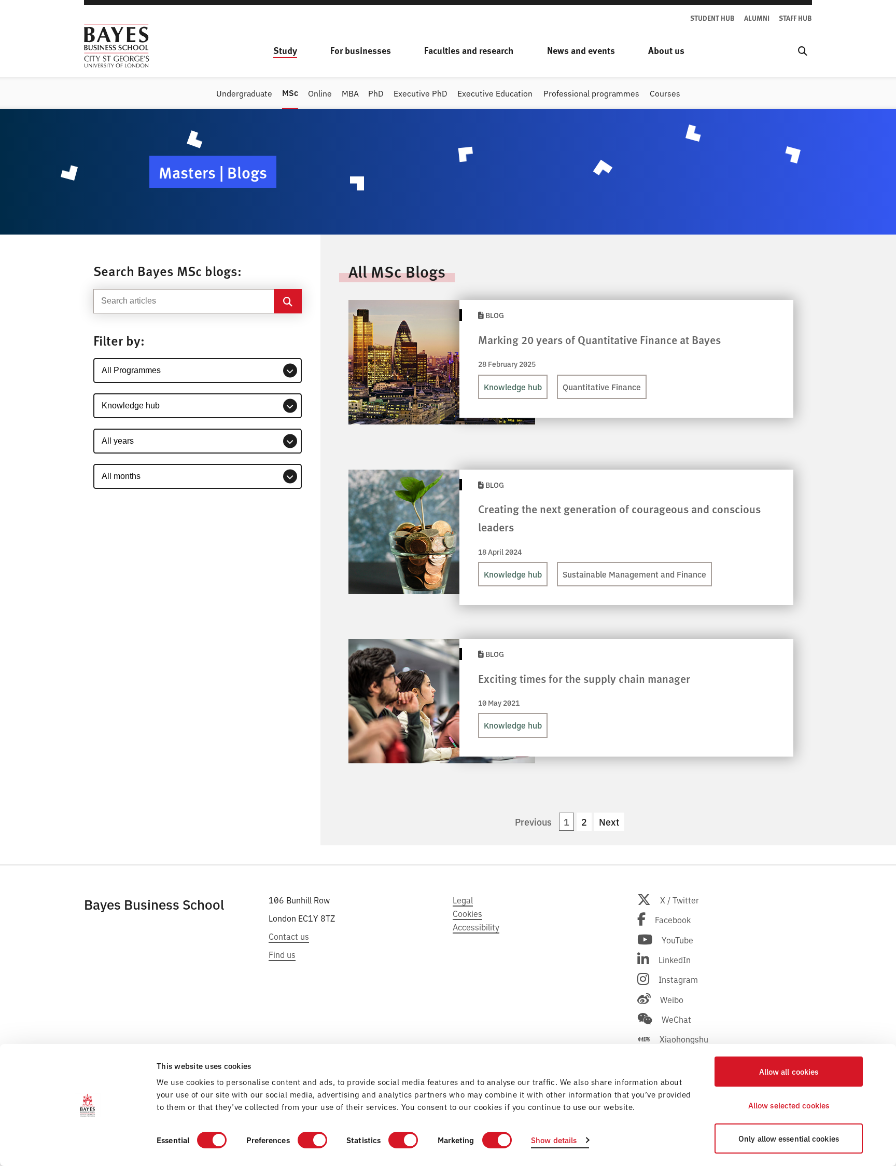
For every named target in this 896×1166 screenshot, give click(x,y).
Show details (554, 1139)
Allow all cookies (789, 1071)
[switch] (312, 1140)
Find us (282, 954)
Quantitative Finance (602, 386)
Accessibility (476, 926)
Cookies (467, 913)
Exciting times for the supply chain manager (584, 678)
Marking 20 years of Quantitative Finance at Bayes (599, 340)
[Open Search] (802, 50)
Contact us (289, 936)
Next (609, 821)
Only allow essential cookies (788, 1138)
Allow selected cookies (788, 1105)
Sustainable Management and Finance (634, 574)
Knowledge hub (513, 386)
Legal (463, 900)
